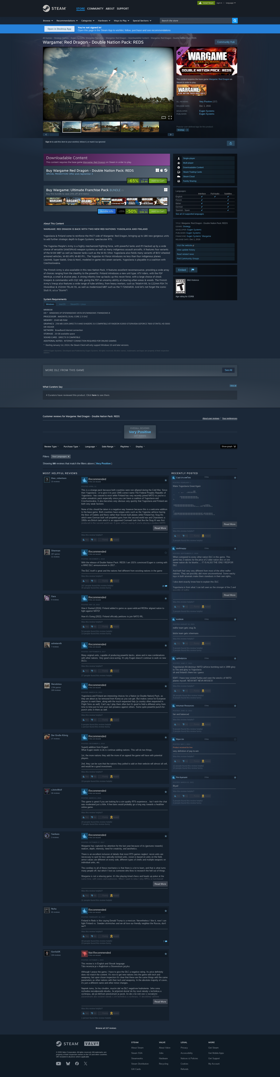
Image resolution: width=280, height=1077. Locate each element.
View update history (186, 250)
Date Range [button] (107, 446)
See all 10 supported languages (190, 214)
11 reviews (55, 557)
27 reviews (55, 739)
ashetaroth (56, 643)
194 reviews (56, 955)
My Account (214, 1064)
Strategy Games (61, 38)
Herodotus (56, 684)
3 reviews (55, 837)
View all (233, 386)
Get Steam (213, 1048)
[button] (48, 20)
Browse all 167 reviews (106, 1028)
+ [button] (187, 130)
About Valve (164, 1048)
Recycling (163, 1064)
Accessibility (187, 1053)
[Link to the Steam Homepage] (54, 11)
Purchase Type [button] (71, 446)
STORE (80, 8)
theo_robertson (58, 478)
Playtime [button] (124, 446)
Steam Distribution (140, 1064)
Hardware (163, 1058)
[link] (137, 180)
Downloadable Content (138, 38)
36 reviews (55, 793)
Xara (53, 596)
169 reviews (56, 690)
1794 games (56, 687)
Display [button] (139, 446)
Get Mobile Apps (216, 1053)
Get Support (214, 1058)
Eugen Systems (206, 111)
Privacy (184, 1048)
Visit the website (185, 245)
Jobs (161, 1053)
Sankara (55, 834)
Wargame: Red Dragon (116, 38)
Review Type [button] (50, 446)
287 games (55, 554)
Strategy (181, 130)
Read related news (185, 254)
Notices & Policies (189, 1058)
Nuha (53, 909)
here (94, 395)
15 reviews (55, 481)
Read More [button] (160, 528)
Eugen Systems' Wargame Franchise (87, 38)
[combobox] (196, 20)
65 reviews (55, 912)
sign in (219, 3)
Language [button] (90, 446)
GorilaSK (55, 952)
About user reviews (211, 418)
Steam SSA (136, 1053)
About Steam (137, 1048)
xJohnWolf (56, 790)
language (229, 3)
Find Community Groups (188, 258)
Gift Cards (136, 1069)
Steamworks (137, 1058)
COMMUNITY (95, 8)
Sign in (48, 142)
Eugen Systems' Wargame (199, 236)
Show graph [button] (227, 446)
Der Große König (59, 735)
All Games (47, 38)
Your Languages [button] (59, 456)
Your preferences (229, 418)
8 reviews (55, 600)
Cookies (184, 1064)
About (110, 8)
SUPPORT (123, 8)
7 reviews (55, 647)
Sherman (55, 550)
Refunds (184, 1069)
